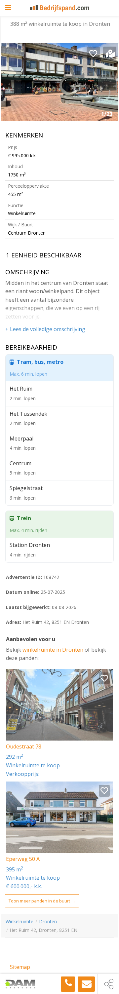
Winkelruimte (19, 921)
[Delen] (108, 984)
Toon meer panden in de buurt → (42, 901)
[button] (108, 85)
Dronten (48, 921)
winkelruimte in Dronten (53, 649)
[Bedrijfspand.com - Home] (59, 8)
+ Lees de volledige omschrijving (45, 329)
